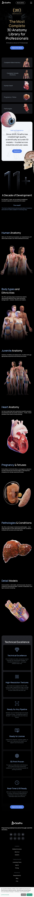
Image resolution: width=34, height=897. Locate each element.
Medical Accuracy (17, 849)
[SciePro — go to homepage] (6, 2)
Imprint (17, 865)
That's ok (29, 894)
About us (17, 852)
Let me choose (5, 894)
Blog (17, 878)
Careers (17, 855)
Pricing (17, 868)
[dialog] (17, 892)
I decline (23, 894)
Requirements (17, 875)
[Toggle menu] (31, 3)
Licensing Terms (17, 862)
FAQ (17, 881)
